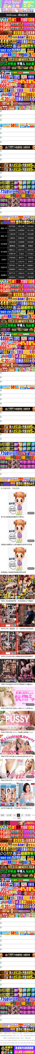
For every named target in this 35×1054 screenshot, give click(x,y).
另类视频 (30, 238)
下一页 (28, 815)
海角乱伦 (21, 269)
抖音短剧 (12, 257)
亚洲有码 (12, 230)
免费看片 (4, 275)
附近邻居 (12, 242)
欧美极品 (21, 230)
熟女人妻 (21, 265)
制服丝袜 (21, 238)
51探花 (30, 257)
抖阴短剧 (21, 277)
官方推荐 (4, 252)
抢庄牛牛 (21, 250)
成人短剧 (30, 273)
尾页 (19, 818)
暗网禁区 (12, 269)
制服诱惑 (30, 269)
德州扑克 (30, 250)
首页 (2, 815)
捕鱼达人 (12, 250)
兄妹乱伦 (21, 273)
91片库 (12, 261)
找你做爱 (30, 242)
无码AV (4, 259)
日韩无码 (30, 277)
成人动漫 (30, 230)
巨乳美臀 (30, 234)
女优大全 (21, 261)
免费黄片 (30, 265)
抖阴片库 (4, 267)
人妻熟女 (12, 238)
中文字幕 (21, 234)
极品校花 (12, 277)
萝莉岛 (30, 261)
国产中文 (12, 273)
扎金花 (21, 254)
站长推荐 (4, 244)
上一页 (9, 815)
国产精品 (12, 226)
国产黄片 (12, 265)
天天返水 (30, 254)
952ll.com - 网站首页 (17, 15)
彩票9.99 (12, 254)
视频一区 (4, 228)
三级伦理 (12, 234)
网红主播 (21, 226)
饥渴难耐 (21, 242)
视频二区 (4, 236)
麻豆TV (21, 257)
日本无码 (30, 226)
